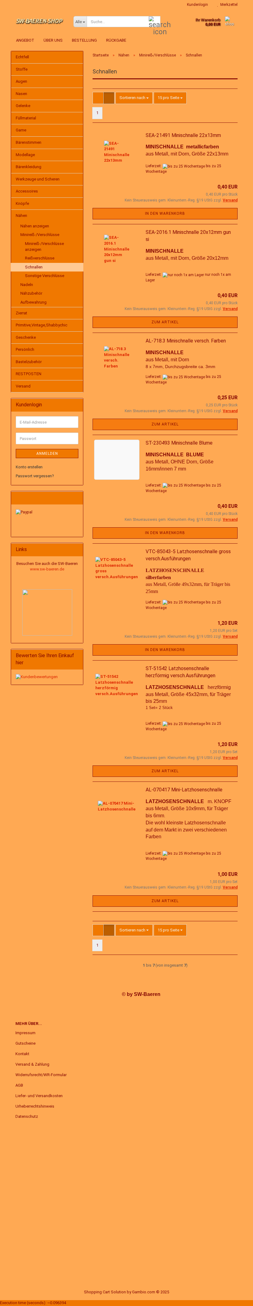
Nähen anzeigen (34, 226)
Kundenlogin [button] (196, 4)
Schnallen (34, 267)
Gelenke (23, 105)
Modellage (25, 154)
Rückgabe (116, 40)
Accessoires (27, 191)
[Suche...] (154, 21)
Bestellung (84, 40)
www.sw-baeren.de (47, 569)
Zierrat (21, 313)
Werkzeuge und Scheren (38, 179)
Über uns (53, 40)
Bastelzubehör (29, 361)
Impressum (25, 1032)
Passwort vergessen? (35, 476)
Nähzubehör (31, 293)
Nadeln (26, 284)
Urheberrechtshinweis (34, 1106)
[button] (98, 98)
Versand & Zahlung (32, 1064)
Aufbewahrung (33, 302)
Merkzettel (228, 4)
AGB (19, 1085)
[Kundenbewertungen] (37, 676)
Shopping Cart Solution (105, 1292)
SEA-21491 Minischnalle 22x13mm (183, 135)
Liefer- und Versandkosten (39, 1095)
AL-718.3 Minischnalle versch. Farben (186, 341)
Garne (21, 130)
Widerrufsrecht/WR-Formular (41, 1074)
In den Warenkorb (165, 213)
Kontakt (22, 1053)
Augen (21, 81)
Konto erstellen (29, 467)
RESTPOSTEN (28, 373)
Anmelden (47, 453)
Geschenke (26, 337)
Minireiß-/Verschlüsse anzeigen (44, 246)
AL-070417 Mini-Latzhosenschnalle (184, 790)
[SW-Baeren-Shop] (39, 21)
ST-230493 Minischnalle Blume (179, 443)
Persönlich (25, 349)
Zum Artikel (165, 322)
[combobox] (134, 98)
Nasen (21, 93)
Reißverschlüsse (39, 258)
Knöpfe (22, 203)
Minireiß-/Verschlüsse (39, 234)
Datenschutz (26, 1116)
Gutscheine (25, 1043)
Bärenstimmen (28, 142)
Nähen (21, 215)
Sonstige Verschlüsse (44, 275)
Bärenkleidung (28, 166)
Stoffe (21, 69)
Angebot (25, 40)
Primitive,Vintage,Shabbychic (41, 325)
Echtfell (22, 57)
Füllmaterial (26, 118)
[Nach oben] (236, 1296)
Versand (23, 386)
